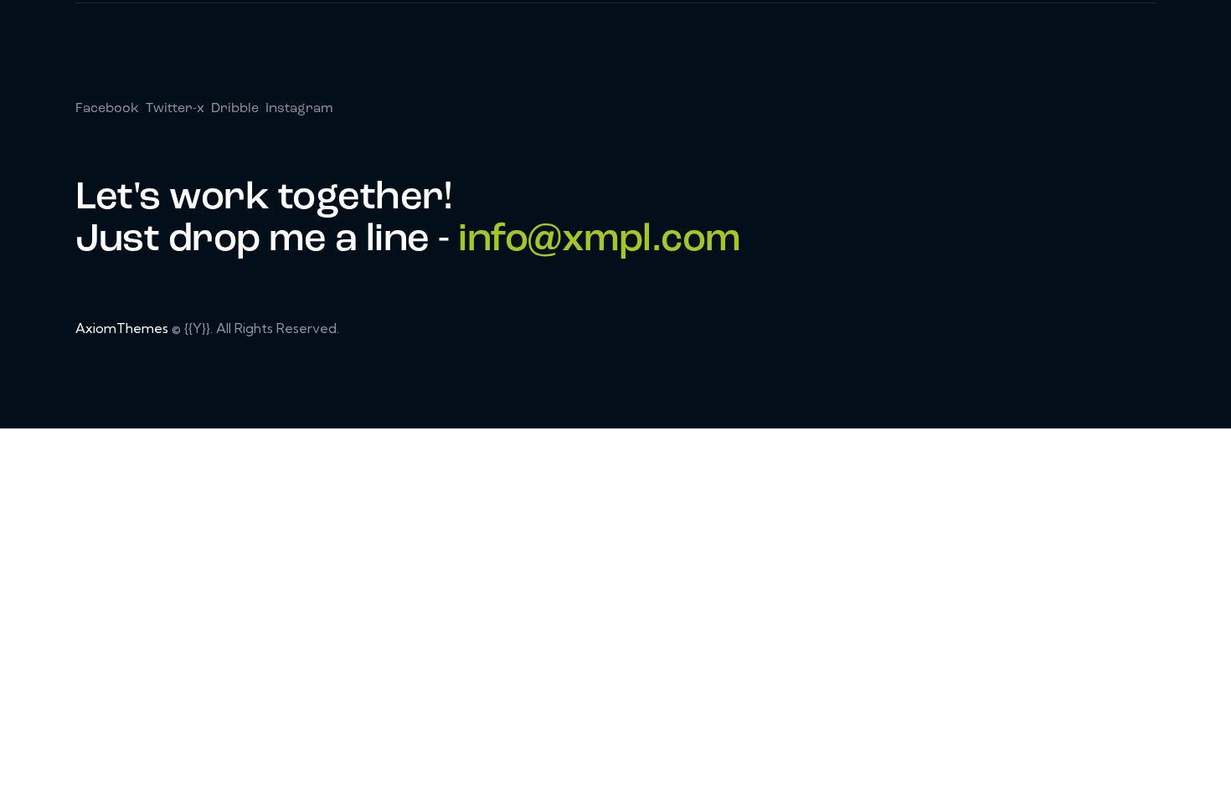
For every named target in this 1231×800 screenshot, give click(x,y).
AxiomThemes (121, 328)
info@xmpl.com (599, 240)
